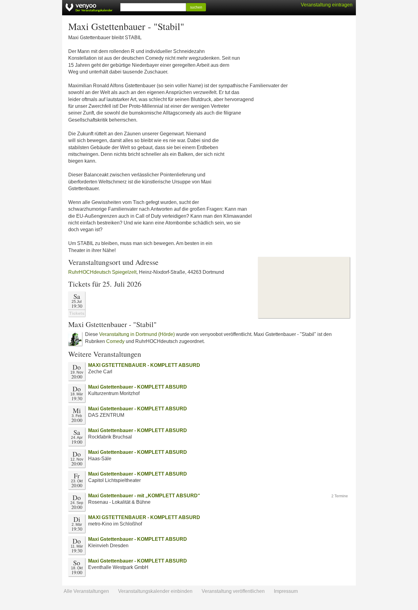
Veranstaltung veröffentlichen (233, 591)
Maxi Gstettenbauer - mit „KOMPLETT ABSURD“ (144, 495)
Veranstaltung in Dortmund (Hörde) (137, 334)
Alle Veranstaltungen (86, 591)
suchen (196, 7)
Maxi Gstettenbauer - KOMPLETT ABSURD (137, 387)
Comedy (115, 341)
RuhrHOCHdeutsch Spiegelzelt (102, 272)
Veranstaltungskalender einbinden (155, 591)
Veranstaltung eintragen (327, 4)
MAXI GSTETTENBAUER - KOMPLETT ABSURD (144, 365)
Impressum (286, 591)
